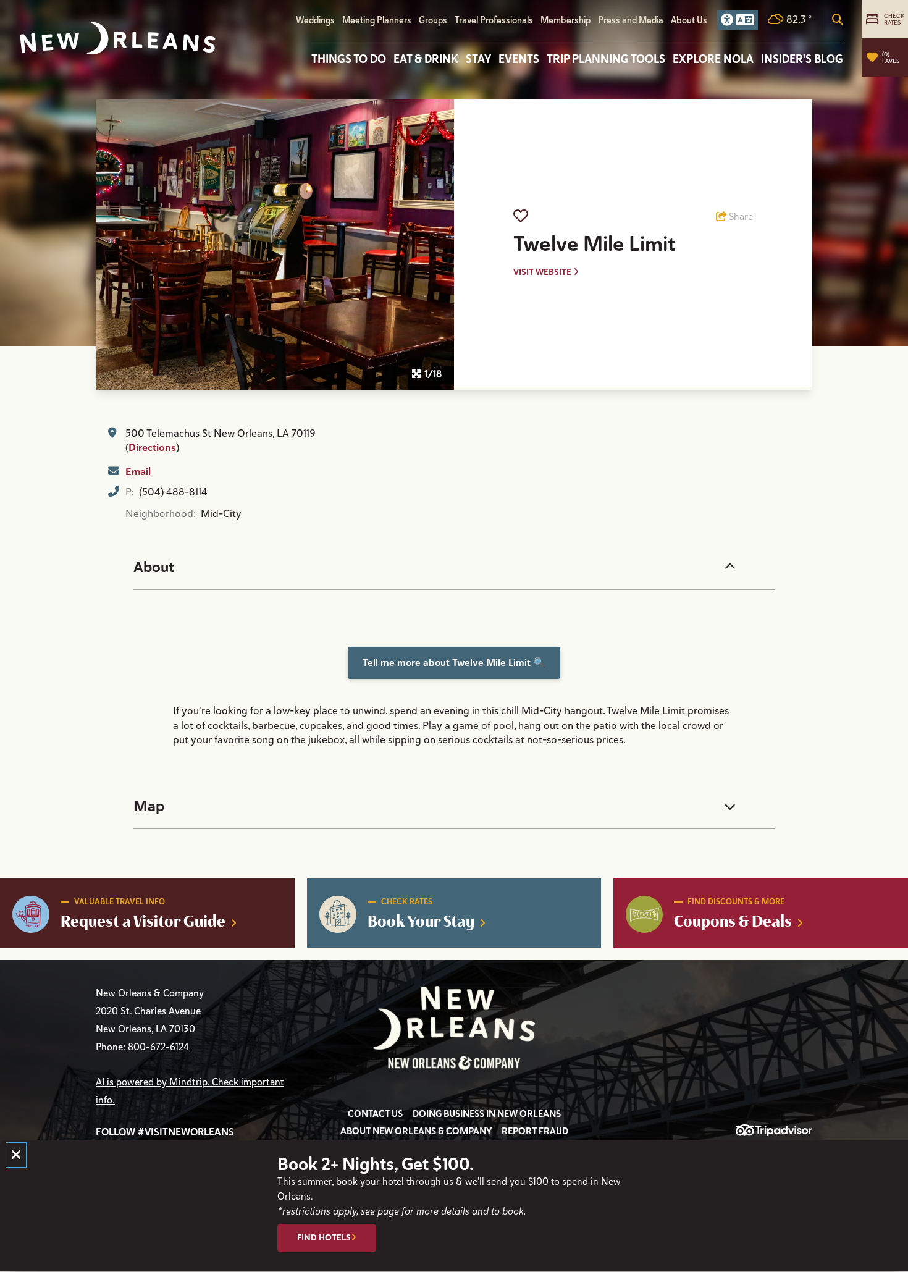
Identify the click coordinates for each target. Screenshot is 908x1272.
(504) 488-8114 (173, 492)
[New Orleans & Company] (118, 39)
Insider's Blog (802, 59)
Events (518, 59)
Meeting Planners (376, 20)
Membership (565, 20)
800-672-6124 (158, 1047)
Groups (433, 20)
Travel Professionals (494, 20)
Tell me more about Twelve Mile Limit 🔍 (454, 662)
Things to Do (348, 59)
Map (148, 806)
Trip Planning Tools (606, 59)
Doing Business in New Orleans (487, 1114)
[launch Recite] (737, 20)
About (153, 567)
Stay (478, 59)
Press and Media (630, 20)
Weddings (315, 20)
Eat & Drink (425, 59)
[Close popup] (16, 1155)
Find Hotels (324, 1238)
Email (138, 471)
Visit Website (543, 271)
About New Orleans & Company (416, 1131)
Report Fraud (535, 1131)
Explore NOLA (713, 59)
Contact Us (375, 1114)
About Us (689, 20)
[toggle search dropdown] (837, 19)
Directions (152, 447)
